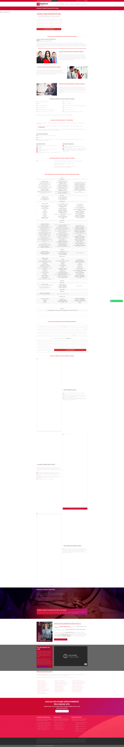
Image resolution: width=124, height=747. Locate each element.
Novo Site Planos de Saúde (42, 729)
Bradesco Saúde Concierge (43, 599)
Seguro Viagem (70, 604)
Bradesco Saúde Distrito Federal (43, 689)
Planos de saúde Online (59, 729)
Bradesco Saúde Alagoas (42, 682)
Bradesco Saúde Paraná (59, 689)
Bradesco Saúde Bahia (41, 686)
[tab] (38, 41)
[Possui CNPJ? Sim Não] (74, 327)
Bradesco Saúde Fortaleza (42, 693)
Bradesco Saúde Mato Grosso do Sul (61, 683)
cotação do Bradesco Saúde (46, 677)
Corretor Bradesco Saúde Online (81, 722)
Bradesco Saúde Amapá (42, 683)
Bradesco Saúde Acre (41, 680)
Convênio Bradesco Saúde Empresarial (44, 725)
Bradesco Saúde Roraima (76, 686)
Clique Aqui (69, 115)
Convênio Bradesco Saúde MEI (43, 726)
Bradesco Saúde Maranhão (59, 680)
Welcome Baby (70, 594)
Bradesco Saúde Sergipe (76, 690)
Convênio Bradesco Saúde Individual (44, 722)
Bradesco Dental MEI (58, 726)
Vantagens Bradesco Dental (60, 728)
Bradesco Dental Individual (59, 722)
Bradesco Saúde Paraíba (59, 687)
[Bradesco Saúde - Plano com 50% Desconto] (42, 4)
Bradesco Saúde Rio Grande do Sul (78, 683)
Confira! (56, 130)
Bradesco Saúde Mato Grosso (60, 682)
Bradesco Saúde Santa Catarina (78, 687)
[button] (116, 301)
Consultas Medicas (71, 601)
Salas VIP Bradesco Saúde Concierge (74, 598)
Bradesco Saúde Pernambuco (60, 690)
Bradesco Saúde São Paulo (77, 689)
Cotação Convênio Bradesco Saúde (44, 728)
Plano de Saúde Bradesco (41, 674)
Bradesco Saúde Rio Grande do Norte (79, 682)
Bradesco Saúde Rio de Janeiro (77, 680)
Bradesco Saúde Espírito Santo (43, 690)
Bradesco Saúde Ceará (42, 687)
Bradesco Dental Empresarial (60, 725)
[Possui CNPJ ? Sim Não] (55, 20)
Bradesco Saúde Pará (59, 686)
